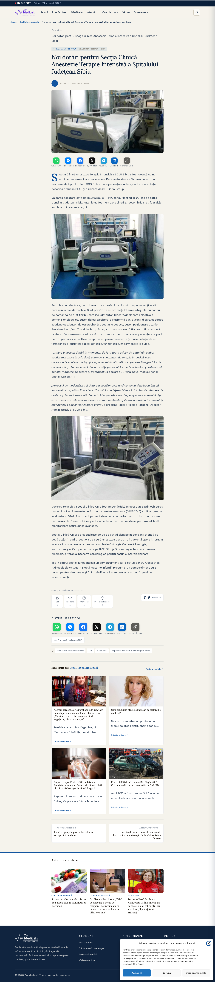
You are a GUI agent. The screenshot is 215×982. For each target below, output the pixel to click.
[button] (208, 943)
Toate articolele (153, 669)
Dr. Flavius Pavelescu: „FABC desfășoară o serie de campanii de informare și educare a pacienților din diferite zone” (106, 906)
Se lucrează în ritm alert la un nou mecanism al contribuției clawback (68, 902)
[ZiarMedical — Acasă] (25, 12)
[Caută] (196, 12)
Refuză (166, 973)
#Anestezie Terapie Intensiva (70, 650)
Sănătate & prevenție (91, 948)
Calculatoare (110, 12)
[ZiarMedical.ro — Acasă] (26, 938)
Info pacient (86, 942)
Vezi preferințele (196, 973)
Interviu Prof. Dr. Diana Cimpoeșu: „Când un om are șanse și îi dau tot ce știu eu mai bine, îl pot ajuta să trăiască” (144, 906)
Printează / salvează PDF (70, 640)
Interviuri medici (88, 954)
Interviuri (92, 12)
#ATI (90, 650)
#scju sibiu (102, 650)
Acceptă (136, 973)
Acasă (44, 12)
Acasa (14, 22)
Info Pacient (59, 12)
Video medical (87, 960)
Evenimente (141, 12)
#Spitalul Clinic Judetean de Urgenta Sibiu (130, 650)
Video (126, 12)
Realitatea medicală (29, 22)
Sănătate (77, 12)
